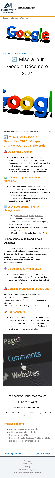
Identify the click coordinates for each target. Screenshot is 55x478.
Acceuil (27, 461)
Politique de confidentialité (27, 473)
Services (27, 464)
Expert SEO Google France (26, 7)
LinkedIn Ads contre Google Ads (24, 441)
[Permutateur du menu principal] (50, 8)
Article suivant (44, 454)
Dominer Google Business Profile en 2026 (29, 438)
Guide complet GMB (18, 435)
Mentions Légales (27, 470)
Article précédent (12, 454)
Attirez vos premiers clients (22, 432)
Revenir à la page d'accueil (16, 18)
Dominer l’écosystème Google (23, 429)
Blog (27, 467)
